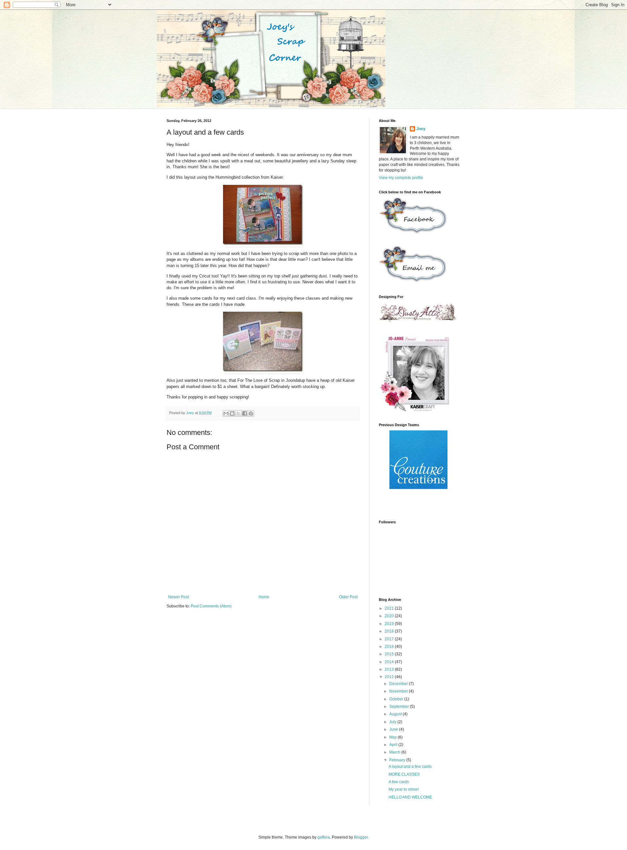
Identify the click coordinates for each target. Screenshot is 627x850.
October (396, 699)
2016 (390, 646)
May (393, 737)
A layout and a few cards (410, 766)
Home (264, 597)
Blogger (361, 837)
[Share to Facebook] (244, 413)
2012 (390, 677)
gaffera (323, 837)
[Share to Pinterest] (251, 413)
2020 (390, 616)
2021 (390, 608)
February (397, 760)
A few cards (399, 782)
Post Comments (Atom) (211, 606)
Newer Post (178, 597)
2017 (390, 639)
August (396, 714)
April (393, 744)
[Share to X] (238, 413)
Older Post (348, 597)
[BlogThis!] (232, 413)
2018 (390, 631)
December (399, 683)
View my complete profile (401, 177)
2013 (390, 669)
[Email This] (226, 413)
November (399, 691)
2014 (390, 662)
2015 (390, 654)
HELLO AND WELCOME (410, 797)
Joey (421, 129)
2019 (390, 623)
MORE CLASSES (404, 774)
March (395, 752)
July (393, 722)
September (399, 706)
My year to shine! (404, 789)
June (394, 729)
